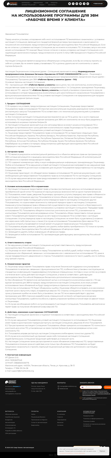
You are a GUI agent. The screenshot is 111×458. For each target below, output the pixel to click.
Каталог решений (28, 4)
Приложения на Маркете (39, 419)
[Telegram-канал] (84, 3)
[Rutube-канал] (73, 3)
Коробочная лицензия (12, 417)
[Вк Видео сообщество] (77, 3)
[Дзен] (80, 3)
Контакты (52, 4)
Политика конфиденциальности (93, 418)
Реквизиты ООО (88, 416)
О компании (61, 414)
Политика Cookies (89, 421)
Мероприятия (61, 419)
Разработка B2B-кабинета (13, 430)
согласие (89, 397)
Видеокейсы (35, 425)
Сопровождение (10, 425)
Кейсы (33, 414)
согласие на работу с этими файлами (72, 453)
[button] (98, 4)
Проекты (54, 2)
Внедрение (8, 419)
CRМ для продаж (10, 433)
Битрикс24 (26, 2)
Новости (60, 417)
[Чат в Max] (87, 3)
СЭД (46, 2)
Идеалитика (38, 2)
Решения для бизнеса (38, 417)
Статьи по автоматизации (39, 422)
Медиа (41, 4)
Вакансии (60, 422)
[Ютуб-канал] (69, 3)
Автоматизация (10, 422)
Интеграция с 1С (10, 428)
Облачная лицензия (11, 414)
